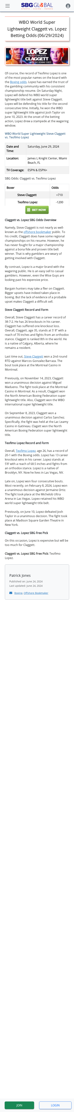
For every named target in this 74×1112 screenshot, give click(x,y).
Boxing (18, 593)
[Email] (11, 593)
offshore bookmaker (37, 232)
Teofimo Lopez (26, 451)
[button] (68, 6)
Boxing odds (18, 82)
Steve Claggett (33, 356)
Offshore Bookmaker (36, 593)
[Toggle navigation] (7, 5)
